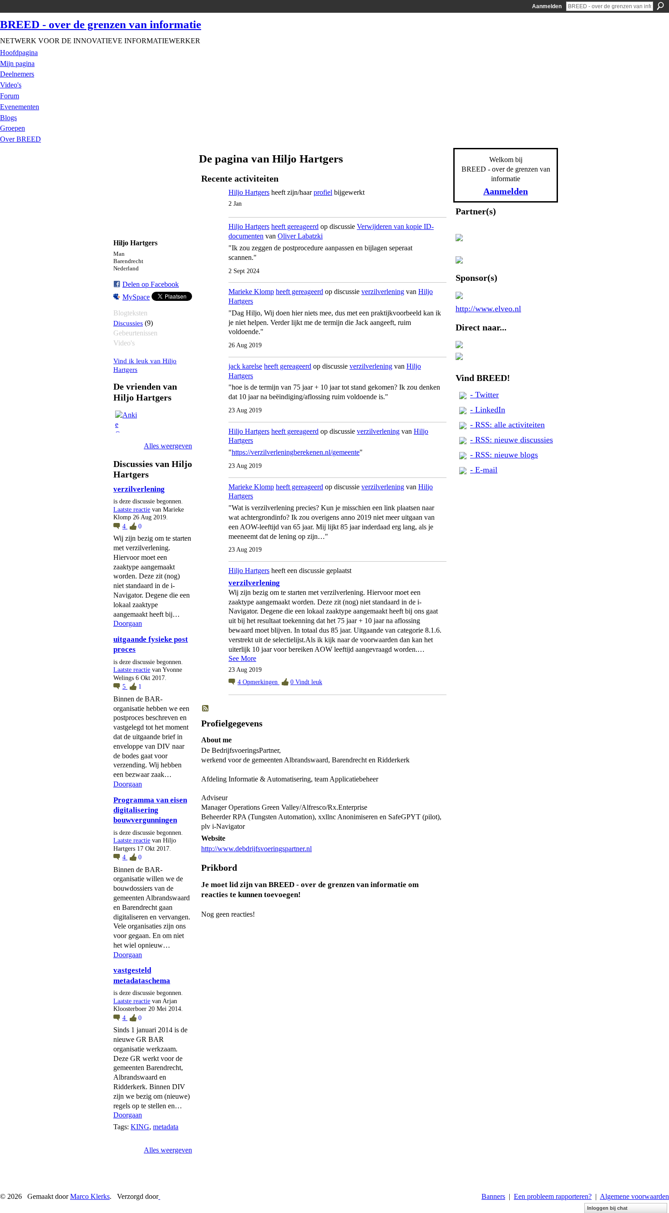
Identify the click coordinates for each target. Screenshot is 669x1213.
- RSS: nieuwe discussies (511, 439)
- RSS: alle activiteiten (507, 424)
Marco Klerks (90, 1196)
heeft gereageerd (295, 226)
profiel (323, 192)
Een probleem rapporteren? (553, 1196)
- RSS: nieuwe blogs (504, 454)
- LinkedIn (487, 409)
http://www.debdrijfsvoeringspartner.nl (256, 849)
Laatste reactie (131, 509)
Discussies (128, 323)
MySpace (136, 297)
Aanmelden (547, 6)
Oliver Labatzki (300, 236)
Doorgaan (127, 623)
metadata (165, 1127)
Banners (493, 1196)
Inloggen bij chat (607, 1208)
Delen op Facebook (150, 284)
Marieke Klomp (251, 291)
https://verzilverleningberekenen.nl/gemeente (296, 452)
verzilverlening (139, 489)
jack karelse (245, 366)
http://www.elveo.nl (488, 308)
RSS (206, 709)
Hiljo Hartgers (248, 192)
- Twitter (484, 394)
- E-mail (483, 469)
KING (140, 1127)
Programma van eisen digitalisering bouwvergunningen (150, 810)
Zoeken (660, 6)
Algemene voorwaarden (634, 1196)
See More (242, 658)
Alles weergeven (168, 446)
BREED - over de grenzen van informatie (100, 24)
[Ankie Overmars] (126, 421)
